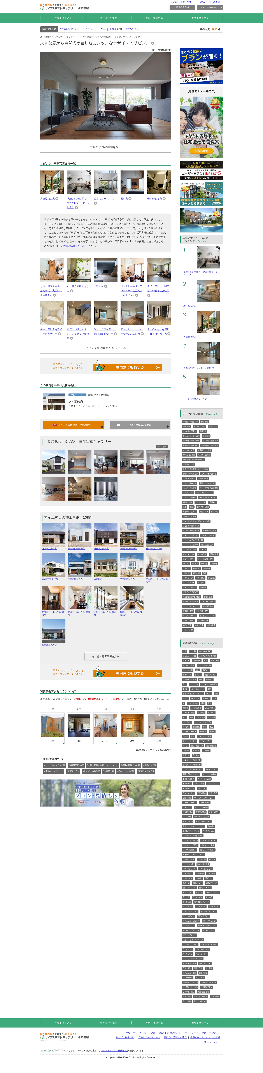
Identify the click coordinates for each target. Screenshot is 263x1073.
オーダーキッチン (208, 601)
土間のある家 (203, 478)
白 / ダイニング (188, 925)
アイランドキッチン (190, 601)
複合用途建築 (211, 746)
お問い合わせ (213, 2)
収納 (209, 689)
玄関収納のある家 (209, 530)
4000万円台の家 (204, 455)
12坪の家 (206, 568)
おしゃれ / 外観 (205, 651)
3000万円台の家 (189, 455)
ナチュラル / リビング (191, 921)
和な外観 (211, 578)
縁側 (203, 703)
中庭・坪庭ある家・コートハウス (195, 469)
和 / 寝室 (209, 968)
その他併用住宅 (202, 611)
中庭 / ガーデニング (203, 821)
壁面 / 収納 (213, 793)
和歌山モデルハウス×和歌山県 (131, 613)
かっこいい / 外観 (189, 656)
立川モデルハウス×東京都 (105, 613)
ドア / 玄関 (215, 661)
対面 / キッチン (210, 675)
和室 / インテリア (200, 996)
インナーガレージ (189, 587)
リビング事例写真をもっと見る (105, 348)
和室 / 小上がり (200, 1001)
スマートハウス (189, 554)
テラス (185, 698)
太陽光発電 (214, 554)
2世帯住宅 (186, 426)
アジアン (186, 727)
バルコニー (195, 698)
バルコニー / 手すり (208, 840)
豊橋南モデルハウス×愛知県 (53, 613)
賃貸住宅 (203, 431)
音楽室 (185, 736)
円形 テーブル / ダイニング (193, 940)
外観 (184, 651)
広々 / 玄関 (202, 859)
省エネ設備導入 (189, 559)
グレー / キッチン (202, 949)
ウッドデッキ (193, 703)
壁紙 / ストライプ (212, 892)
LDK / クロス (187, 878)
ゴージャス (187, 722)
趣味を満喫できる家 (190, 474)
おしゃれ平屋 (188, 630)
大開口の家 (204, 512)
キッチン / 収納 (188, 793)
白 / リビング (201, 907)
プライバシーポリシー (149, 1037)
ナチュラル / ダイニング (207, 925)
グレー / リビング (209, 921)
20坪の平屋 (211, 625)
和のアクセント (189, 583)
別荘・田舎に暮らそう (209, 445)
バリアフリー (188, 493)
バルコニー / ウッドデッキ (193, 836)
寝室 (201, 679)
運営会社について (211, 1032)
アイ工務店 (75, 401)
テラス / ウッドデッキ (191, 831)
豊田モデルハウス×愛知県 (79, 613)
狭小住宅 (204, 422)
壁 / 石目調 (187, 902)
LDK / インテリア (205, 869)
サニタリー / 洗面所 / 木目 (192, 769)
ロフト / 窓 (187, 817)
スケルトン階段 (189, 713)
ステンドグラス (205, 741)
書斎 (211, 727)
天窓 (214, 698)
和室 (205, 573)
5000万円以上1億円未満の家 (193, 459)
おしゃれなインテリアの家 (193, 540)
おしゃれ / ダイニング (191, 930)
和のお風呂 (200, 578)
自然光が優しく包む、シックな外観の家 (78, 333)
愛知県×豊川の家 (154, 548)
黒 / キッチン (188, 954)
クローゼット (205, 802)
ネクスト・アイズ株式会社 (114, 1050)
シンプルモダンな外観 (207, 656)
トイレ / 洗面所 (188, 779)
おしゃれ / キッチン (190, 944)
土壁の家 (98, 286)
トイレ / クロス (213, 784)
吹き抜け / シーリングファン (193, 855)
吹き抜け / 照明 (188, 859)
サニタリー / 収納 (209, 774)
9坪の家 (204, 564)
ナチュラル (200, 717)
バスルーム (193, 684)
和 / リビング (188, 907)
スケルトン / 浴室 (204, 779)
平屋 (184, 507)
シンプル (211, 717)
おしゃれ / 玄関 (188, 665)
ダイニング (187, 675)
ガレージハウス (199, 426)
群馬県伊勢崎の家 (76, 548)
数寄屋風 (196, 727)
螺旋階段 (201, 713)
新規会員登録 (182, 7)
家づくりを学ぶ (200, 18)
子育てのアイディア (190, 592)
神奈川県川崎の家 (128, 548)
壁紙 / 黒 (186, 883)
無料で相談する (154, 18)
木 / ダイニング (208, 930)
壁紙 (193, 736)
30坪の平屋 (199, 625)
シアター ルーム (189, 478)
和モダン (201, 583)
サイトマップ (191, 1032)
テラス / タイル (208, 831)
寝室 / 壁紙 (198, 968)
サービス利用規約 (125, 1037)
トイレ (185, 689)
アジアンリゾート (189, 616)
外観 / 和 (186, 661)
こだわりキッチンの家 (191, 436)
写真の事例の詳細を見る (106, 147)
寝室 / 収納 (187, 798)
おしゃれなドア (197, 746)
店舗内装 (186, 750)
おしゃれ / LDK (188, 864)
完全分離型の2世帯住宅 (191, 597)
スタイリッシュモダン (203, 722)
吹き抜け (206, 698)
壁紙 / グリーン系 (189, 888)
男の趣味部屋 (203, 620)
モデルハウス (200, 502)
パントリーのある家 (190, 535)
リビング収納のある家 (191, 526)
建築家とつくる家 (204, 450)
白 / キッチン (188, 949)
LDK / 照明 (200, 873)
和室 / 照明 (187, 996)
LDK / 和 (199, 878)
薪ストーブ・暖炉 (189, 741)
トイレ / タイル (188, 788)
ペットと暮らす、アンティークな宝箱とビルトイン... (131, 290)
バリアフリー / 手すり (207, 497)
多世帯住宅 (208, 597)
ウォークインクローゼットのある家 (196, 521)
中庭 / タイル (188, 821)
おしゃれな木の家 (189, 549)
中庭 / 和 (211, 826)
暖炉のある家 (154, 198)
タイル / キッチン (189, 963)
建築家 (129, 29)
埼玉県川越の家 (101, 548)
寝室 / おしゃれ (205, 963)
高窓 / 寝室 (200, 978)
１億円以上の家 (189, 464)
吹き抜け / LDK (203, 864)
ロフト (208, 694)
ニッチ (185, 746)
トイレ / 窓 (187, 784)
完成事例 (65, 29)
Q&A (202, 2)
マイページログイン (209, 7)
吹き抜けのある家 (189, 512)
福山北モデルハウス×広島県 (157, 580)
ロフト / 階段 (214, 812)
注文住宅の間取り (189, 431)
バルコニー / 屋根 (207, 845)
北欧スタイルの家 (208, 535)
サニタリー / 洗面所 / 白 (192, 760)
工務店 (113, 29)
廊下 (204, 727)
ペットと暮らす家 (189, 483)
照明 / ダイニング (189, 935)
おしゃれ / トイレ (197, 689)
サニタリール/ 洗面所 (209, 684)
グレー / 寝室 (188, 978)
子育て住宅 (213, 426)
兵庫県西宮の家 (75, 579)
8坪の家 (195, 564)
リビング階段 (210, 708)
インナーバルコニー (207, 850)
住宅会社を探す (108, 18)
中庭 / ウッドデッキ (201, 817)
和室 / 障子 (215, 996)
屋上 (184, 717)
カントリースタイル (207, 616)
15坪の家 (196, 573)
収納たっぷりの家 (189, 516)
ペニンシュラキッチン (191, 606)
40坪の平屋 (187, 625)
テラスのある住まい (190, 545)
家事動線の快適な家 (190, 445)
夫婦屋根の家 (47, 198)
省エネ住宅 (202, 554)
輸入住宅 (214, 512)
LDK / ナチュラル (189, 869)
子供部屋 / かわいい (208, 982)
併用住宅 (206, 436)
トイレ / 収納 (199, 784)
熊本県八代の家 (49, 645)
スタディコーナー (189, 731)
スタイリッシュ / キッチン (193, 959)
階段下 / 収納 (201, 812)
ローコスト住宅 (189, 450)
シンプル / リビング (190, 911)
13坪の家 (196, 568)
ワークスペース (189, 620)
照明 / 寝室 (203, 973)
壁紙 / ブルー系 (211, 883)
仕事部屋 (203, 731)
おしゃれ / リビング (208, 911)
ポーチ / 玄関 (188, 670)
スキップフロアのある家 (209, 488)
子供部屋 (203, 587)
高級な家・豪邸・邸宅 (191, 441)
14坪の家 (186, 573)
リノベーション (212, 1042)
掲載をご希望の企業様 (175, 1037)
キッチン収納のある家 (191, 530)
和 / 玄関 (212, 859)
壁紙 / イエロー (205, 888)
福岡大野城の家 (127, 579)
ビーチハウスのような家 (195, 399)
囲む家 (124, 198)
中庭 (216, 694)
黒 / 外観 (196, 755)
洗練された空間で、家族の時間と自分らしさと (78, 203)
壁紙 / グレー (197, 883)
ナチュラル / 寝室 (189, 973)
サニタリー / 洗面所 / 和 (192, 765)
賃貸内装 (196, 750)
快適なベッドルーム (207, 483)
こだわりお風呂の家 (208, 474)
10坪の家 (214, 564)
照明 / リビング (203, 916)
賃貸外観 (186, 755)
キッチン (198, 675)
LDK (197, 670)
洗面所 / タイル (211, 769)
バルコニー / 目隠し (190, 845)
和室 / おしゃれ (203, 992)
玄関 (205, 661)
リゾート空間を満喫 (210, 441)
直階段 (185, 708)
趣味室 (212, 731)
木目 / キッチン (201, 954)
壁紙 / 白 (208, 878)
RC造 (191, 507)
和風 (191, 717)
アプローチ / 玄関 (204, 665)
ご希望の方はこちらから (74, 246)
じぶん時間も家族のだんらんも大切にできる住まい (51, 290)
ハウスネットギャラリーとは (184, 2)
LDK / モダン (187, 873)
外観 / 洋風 (197, 661)
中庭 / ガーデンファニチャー (193, 826)
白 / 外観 (192, 651)
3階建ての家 (187, 502)
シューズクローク (189, 802)
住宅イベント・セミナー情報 (205, 1037)
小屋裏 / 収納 (188, 812)
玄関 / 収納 (202, 793)
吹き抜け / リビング (201, 902)
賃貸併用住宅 (188, 611)
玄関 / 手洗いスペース (191, 774)
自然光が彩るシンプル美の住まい (199, 368)
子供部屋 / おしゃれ (190, 987)
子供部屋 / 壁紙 (188, 992)
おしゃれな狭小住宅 (205, 559)
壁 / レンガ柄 (197, 897)
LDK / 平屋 (211, 873)
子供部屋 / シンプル (190, 982)
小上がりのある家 (189, 488)
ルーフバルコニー (189, 850)
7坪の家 (186, 564)
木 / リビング (214, 907)
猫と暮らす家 (189, 306)
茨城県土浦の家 (49, 548)
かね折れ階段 (196, 708)
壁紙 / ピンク (188, 892)
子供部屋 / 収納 (206, 987)
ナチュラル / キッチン (209, 944)
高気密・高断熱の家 (190, 422)
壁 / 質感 (209, 897)
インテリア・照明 (204, 736)
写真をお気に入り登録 (140, 425)
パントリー (187, 807)
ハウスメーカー (91, 29)
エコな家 (203, 549)
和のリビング (188, 578)
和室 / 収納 (187, 1001)
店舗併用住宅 (208, 606)
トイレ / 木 (202, 788)
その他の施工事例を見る (105, 656)
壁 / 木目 (186, 897)
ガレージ (211, 713)
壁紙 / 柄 (199, 892)
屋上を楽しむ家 (207, 545)
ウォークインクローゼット (193, 694)
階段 (209, 703)
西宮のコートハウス (105, 198)
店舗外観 (206, 750)
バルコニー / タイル (190, 840)
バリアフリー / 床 (189, 497)
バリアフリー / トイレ (204, 493)
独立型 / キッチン (189, 679)
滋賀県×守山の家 (50, 579)
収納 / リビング (188, 916)
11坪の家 (186, 568)
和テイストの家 (203, 507)
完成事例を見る (63, 18)
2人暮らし (212, 502)
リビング (205, 670)
